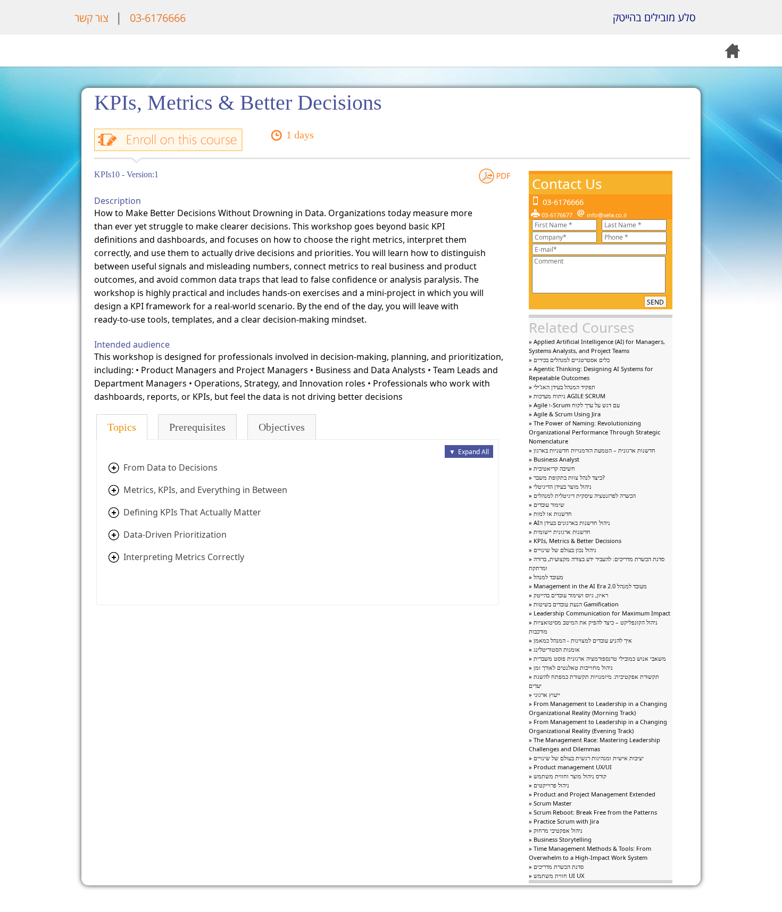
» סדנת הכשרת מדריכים (556, 866)
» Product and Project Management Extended (592, 794)
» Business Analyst (554, 459)
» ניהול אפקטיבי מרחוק (556, 830)
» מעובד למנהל (546, 577)
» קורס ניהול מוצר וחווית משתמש (567, 776)
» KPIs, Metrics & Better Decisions (575, 541)
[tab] (121, 427)
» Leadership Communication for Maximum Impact (599, 613)
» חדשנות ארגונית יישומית (559, 532)
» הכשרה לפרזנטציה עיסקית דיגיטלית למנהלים (582, 495)
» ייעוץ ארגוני (544, 695)
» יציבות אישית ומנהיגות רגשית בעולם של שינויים (586, 758)
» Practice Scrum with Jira (564, 821)
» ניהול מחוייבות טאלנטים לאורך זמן (571, 667)
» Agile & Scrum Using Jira (565, 414)
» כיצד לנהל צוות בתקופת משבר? (567, 477)
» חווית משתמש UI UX (556, 876)
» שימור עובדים (546, 504)
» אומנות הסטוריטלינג (554, 649)
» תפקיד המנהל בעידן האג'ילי (562, 387)
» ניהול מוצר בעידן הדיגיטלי (560, 486)
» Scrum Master (550, 803)
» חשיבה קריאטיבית (552, 468)
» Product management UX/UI (570, 767)
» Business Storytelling (560, 839)
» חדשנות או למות (550, 513)
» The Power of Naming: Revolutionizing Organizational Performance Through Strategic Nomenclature (594, 432)
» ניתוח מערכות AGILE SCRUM (567, 396)
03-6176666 (158, 18)
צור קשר (91, 18)
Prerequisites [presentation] (197, 427)
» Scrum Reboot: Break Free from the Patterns (593, 812)
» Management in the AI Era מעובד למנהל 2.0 (588, 586)
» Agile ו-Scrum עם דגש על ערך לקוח (574, 405)
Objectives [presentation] (282, 427)
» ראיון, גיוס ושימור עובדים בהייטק (568, 595)
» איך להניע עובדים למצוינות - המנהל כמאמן (580, 640)
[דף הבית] (721, 18)
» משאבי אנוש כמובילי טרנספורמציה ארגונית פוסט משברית (597, 658)
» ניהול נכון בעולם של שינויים (562, 550)
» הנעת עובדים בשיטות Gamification (574, 604)
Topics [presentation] (121, 427)
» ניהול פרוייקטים (549, 785)
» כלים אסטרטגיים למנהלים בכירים (569, 360)
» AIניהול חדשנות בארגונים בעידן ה (569, 523)
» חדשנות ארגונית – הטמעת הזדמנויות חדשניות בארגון (592, 450)
